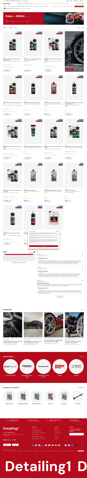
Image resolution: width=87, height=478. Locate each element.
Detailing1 (6, 449)
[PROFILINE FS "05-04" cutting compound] (53, 218)
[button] (83, 3)
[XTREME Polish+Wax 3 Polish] (74, 175)
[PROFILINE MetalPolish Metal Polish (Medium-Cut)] (33, 131)
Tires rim (50, 403)
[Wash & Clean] (9, 396)
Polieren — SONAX (15, 10)
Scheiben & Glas (29, 6)
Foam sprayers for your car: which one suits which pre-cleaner (32, 342)
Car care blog (62, 6)
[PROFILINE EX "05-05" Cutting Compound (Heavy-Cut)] (12, 87)
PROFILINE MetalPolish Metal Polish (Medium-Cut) (33, 146)
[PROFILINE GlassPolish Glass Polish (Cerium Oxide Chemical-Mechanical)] (74, 87)
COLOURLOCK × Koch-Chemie (43, 376)
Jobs (71, 0)
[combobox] (43, 3)
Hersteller (5, 6)
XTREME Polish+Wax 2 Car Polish (30, 190)
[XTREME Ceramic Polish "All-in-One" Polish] (53, 87)
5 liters (54, 66)
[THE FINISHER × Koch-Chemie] (27, 366)
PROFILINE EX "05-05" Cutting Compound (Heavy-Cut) (12, 103)
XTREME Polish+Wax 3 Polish (70, 190)
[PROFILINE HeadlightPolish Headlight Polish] (33, 87)
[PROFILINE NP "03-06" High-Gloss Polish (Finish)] (74, 131)
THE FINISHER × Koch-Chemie (27, 376)
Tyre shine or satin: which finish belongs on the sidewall (73, 342)
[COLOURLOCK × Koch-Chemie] (43, 366)
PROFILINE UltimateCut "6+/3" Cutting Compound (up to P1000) (12, 191)
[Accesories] (78, 396)
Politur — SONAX (21, 10)
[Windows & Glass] (37, 396)
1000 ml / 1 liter (9, 65)
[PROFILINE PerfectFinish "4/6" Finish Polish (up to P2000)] (12, 131)
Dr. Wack (76, 375)
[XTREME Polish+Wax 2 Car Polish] (33, 175)
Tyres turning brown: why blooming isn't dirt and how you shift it (53, 341)
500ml (45, 108)
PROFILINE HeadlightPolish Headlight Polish (32, 102)
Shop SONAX (70, 69)
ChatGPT (13, 21)
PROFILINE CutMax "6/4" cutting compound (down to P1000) (53, 59)
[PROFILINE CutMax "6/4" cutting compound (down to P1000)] (53, 43)
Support (67, 0)
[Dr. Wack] (76, 366)
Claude (18, 21)
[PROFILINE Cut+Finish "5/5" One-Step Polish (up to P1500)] (53, 131)
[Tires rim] (50, 396)
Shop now (21, 0)
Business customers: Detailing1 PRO (38, 432)
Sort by (10, 27)
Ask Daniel (8, 21)
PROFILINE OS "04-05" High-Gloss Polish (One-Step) (11, 234)
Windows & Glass (36, 403)
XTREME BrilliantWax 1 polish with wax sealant (52, 190)
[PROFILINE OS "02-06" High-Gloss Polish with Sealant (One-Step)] (12, 43)
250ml (4, 65)
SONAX (60, 375)
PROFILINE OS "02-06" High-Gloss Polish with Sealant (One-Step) (11, 59)
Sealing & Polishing (23, 403)
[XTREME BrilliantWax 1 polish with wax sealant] (53, 175)
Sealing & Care (57, 430)
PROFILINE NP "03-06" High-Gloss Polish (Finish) (74, 146)
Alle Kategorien (5, 10)
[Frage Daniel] (77, 3)
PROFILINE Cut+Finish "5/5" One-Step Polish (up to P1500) (53, 147)
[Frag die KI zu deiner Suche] (68, 3)
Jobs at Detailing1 (35, 434)
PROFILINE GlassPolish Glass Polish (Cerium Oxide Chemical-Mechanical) (74, 103)
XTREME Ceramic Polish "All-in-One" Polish (52, 102)
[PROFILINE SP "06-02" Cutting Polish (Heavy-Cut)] (33, 218)
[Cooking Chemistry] (10, 366)
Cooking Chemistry (11, 375)
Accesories (78, 403)
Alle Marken (82, 356)
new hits (53, 6)
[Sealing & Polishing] (23, 396)
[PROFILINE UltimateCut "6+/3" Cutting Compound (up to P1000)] (12, 175)
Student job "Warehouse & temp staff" (38, 438)
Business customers (69, 6)
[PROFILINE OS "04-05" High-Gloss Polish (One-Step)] (12, 218)
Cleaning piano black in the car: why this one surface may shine (12, 342)
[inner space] (64, 396)
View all (82, 309)
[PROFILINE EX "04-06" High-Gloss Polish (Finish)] (33, 43)
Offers (58, 6)
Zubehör (46, 6)
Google (23, 21)
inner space (64, 403)
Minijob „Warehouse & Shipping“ (38, 436)
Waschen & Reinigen (11, 6)
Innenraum (41, 6)
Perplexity (27, 21)
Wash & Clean (9, 403)
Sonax (10, 10)
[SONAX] (60, 366)
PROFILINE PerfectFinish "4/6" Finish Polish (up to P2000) (12, 147)
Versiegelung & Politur (21, 6)
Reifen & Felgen (35, 6)
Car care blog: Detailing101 (37, 430)
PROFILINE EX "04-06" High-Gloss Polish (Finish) (32, 58)
